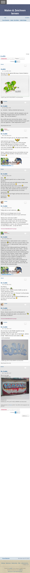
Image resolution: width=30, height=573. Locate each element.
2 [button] (17, 61)
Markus (5, 129)
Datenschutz (14, 563)
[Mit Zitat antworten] (25, 66)
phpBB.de (21, 569)
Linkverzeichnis (24, 563)
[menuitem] (4, 18)
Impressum (8, 563)
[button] (19, 62)
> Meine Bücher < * (7, 165)
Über (19, 563)
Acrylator (5, 101)
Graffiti (2, 56)
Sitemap (3, 563)
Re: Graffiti (4, 106)
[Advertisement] (15, 38)
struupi (5, 201)
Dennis (2, 64)
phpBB (10, 568)
